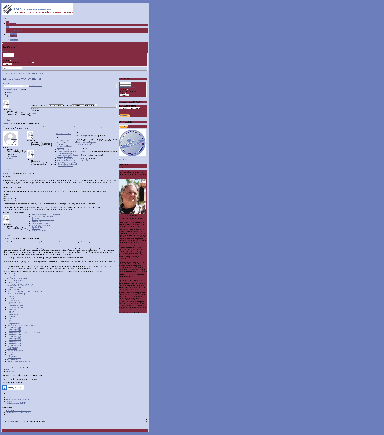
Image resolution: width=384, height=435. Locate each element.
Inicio (7, 73)
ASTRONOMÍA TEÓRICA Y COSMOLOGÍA (72, 160)
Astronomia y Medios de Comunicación (20, 284)
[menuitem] (13, 34)
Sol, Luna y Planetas (64, 149)
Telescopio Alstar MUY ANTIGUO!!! (22, 79)
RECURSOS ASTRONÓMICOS (17, 279)
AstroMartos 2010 (15, 334)
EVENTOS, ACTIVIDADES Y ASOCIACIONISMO (24, 291)
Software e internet (14, 282)
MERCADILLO (12, 349)
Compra (11, 352)
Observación (36, 229)
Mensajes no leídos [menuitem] (16, 29)
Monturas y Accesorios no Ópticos (43, 220)
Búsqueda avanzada (35, 86)
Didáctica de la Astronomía (16, 280)
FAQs (8, 414)
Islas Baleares (13, 313)
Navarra (11, 318)
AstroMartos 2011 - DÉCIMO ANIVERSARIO (24, 332)
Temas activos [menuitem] (14, 32)
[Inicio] (37, 15)
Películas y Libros (13, 289)
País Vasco (12, 320)
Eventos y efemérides (39, 230)
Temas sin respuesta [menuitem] (16, 31)
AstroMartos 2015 (15, 327)
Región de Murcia (15, 324)
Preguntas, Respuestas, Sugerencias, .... (20, 361)
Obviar (4, 18)
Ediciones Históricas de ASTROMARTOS (21, 325)
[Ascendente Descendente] (89, 105)
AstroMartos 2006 (15, 341)
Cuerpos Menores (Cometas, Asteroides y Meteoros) (66, 152)
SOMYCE (9, 397)
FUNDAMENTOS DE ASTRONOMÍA (23, 73)
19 (39, 161)
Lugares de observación (15, 277)
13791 (16, 149)
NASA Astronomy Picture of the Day (18, 399)
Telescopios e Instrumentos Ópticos (43, 216)
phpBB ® (13, 421)
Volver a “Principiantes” (63, 134)
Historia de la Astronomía (66, 158)
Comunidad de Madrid (16, 306)
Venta (11, 354)
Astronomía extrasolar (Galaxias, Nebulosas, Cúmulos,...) (68, 156)
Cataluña (12, 304)
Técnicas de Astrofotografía (41, 223)
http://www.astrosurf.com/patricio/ (85, 143)
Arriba (8, 369)
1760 (15, 111)
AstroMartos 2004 (15, 345)
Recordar (6, 60)
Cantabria (12, 298)
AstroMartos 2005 (15, 343)
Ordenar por (67, 105)
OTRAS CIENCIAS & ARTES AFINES (20, 286)
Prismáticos (35, 218)
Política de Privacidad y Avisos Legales (18, 411)
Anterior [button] (9, 92)
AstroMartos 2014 (15, 329)
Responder (6, 83)
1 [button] (7, 94)
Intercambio (13, 356)
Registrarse (5, 51)
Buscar (26, 86)
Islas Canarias (13, 315)
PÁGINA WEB (12, 359)
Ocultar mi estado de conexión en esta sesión (17, 62)
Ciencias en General (14, 288)
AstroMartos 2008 (15, 338)
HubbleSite (9, 401)
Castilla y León (14, 300)
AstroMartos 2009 (15, 336)
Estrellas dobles (37, 227)
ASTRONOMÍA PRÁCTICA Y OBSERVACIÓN (47, 214)
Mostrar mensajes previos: (40, 105)
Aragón (11, 297)
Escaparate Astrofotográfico (41, 225)
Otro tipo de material (14, 358)
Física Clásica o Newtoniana (67, 162)
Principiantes (40, 73)
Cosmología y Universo (65, 166)
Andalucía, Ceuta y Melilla (17, 295)
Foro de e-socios (13, 347)
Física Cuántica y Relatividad (67, 164)
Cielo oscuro (12, 275)
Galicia (11, 311)
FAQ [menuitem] (11, 25)
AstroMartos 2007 (15, 340)
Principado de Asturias (16, 322)
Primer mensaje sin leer (10, 89)
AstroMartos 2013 (15, 331)
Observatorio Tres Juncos (83, 144)
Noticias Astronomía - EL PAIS (16, 403)
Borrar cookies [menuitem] (10, 371)
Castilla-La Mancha (15, 302)
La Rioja (12, 316)
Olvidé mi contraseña (10, 58)
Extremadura (13, 309)
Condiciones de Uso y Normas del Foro (18, 412)
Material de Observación (16, 350)
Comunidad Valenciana (16, 307)
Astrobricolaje (36, 221)
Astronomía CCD (13, 273)
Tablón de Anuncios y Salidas (17, 293)
